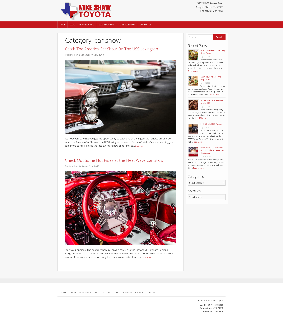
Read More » (193, 71)
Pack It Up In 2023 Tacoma (211, 124)
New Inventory (86, 24)
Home (62, 24)
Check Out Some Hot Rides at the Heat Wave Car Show (114, 160)
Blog (72, 24)
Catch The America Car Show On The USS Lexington (111, 49)
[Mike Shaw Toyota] (85, 10)
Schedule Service (127, 24)
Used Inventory (106, 24)
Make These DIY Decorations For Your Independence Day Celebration (212, 150)
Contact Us (145, 24)
